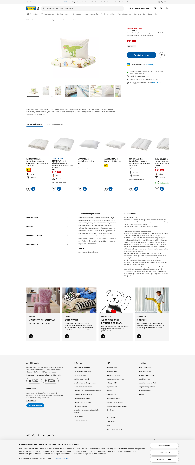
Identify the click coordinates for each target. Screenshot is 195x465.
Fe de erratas (78, 416)
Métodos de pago (80, 375)
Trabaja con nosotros (114, 375)
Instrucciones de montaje (82, 402)
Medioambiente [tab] (32, 244)
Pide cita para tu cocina (110, 2)
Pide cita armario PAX (125, 2)
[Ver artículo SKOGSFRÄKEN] (141, 144)
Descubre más (31, 401)
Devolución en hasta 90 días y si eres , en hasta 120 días (145, 83)
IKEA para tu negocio (78, 2)
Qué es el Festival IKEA (114, 429)
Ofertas (109, 391)
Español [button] (163, 2)
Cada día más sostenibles (115, 402)
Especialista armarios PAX (147, 383)
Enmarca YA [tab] (152, 14)
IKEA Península (111, 418)
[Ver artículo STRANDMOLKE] (64, 144)
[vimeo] (43, 435)
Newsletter (110, 410)
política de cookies (61, 458)
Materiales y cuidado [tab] (34, 235)
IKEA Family (67, 2)
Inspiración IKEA (112, 387)
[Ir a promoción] (41, 8)
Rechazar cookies (164, 459)
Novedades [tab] (77, 14)
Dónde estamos (112, 371)
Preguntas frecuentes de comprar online (87, 391)
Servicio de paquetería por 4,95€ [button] (139, 76)
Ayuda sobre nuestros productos (85, 383)
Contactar (135, 2)
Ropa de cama (56, 20)
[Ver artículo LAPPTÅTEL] (89, 144)
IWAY (108, 425)
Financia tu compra (145, 391)
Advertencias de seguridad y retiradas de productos (87, 411)
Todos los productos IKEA (115, 379)
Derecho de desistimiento (83, 394)
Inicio (27, 20)
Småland (141, 394)
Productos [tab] (34, 14)
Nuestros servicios (145, 367)
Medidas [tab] (29, 226)
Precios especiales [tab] (108, 14)
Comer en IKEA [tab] (139, 14)
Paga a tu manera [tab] (124, 14)
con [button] (142, 65)
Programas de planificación (147, 387)
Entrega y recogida (145, 371)
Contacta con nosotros (82, 367)
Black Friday (110, 422)
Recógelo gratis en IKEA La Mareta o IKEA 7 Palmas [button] (144, 79)
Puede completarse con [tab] (54, 124)
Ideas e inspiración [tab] (91, 14)
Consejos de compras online (83, 387)
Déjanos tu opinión (80, 420)
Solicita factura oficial (81, 379)
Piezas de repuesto (80, 406)
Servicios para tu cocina (146, 375)
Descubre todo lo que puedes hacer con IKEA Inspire (43, 375)
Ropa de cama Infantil (69, 20)
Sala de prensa (111, 414)
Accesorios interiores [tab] (34, 124)
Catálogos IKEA (112, 383)
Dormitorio (46, 20)
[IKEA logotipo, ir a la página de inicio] (31, 8)
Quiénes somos (112, 367)
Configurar (163, 452)
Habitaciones (36, 20)
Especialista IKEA (144, 379)
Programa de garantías (82, 398)
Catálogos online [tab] (63, 14)
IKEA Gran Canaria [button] (35, 2)
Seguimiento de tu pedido (83, 371)
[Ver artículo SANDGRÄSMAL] (38, 144)
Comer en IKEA (89, 2)
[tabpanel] (124, 246)
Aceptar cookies (164, 445)
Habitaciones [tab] (49, 14)
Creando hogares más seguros (117, 406)
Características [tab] (32, 217)
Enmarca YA (98, 2)
